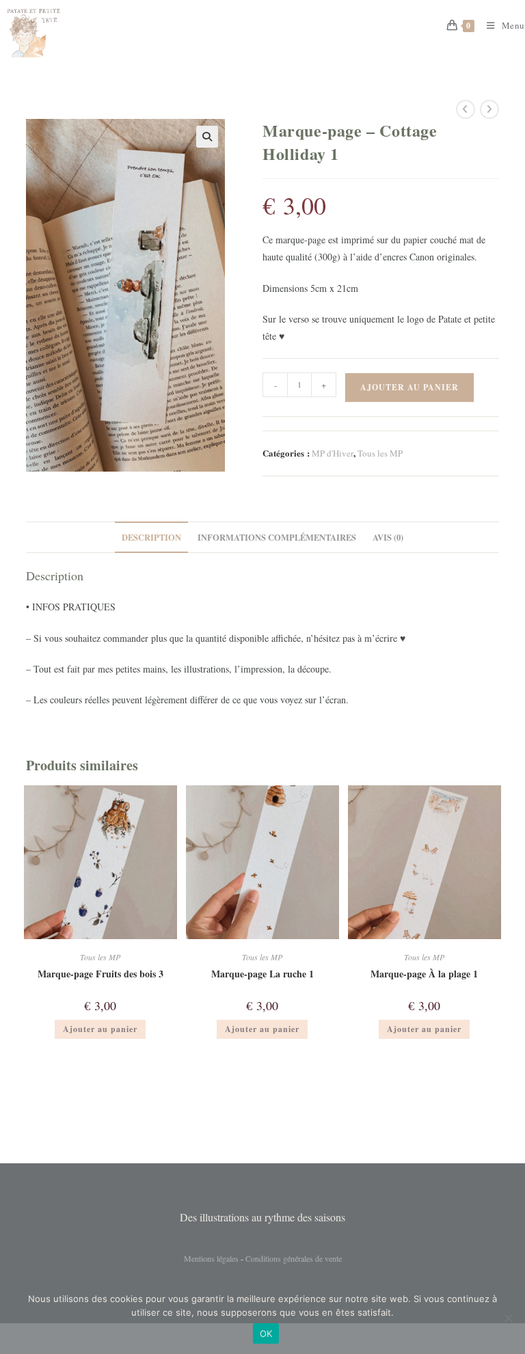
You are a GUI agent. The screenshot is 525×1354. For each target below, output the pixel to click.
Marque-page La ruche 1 (262, 973)
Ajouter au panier (409, 387)
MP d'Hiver (332, 453)
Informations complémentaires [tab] (277, 537)
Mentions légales (211, 1258)
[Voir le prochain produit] (489, 109)
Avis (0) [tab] (388, 537)
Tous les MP (380, 453)
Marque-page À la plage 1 (424, 973)
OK (266, 1333)
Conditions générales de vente (293, 1258)
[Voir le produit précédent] (465, 109)
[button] (207, 137)
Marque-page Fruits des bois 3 (100, 973)
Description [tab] (151, 537)
